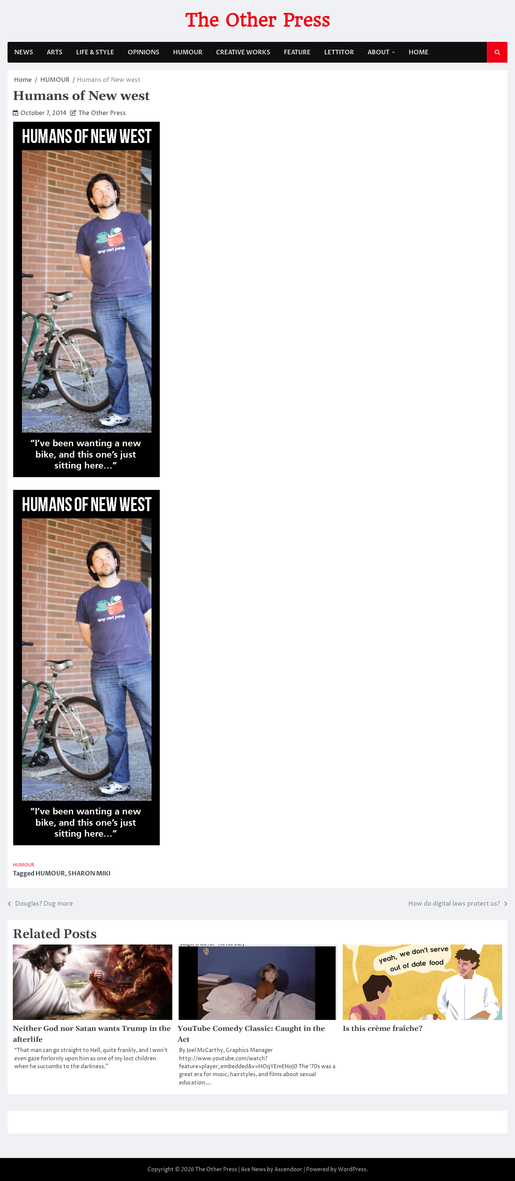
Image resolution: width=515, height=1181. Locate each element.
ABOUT (378, 52)
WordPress (352, 1169)
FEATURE (297, 52)
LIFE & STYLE (95, 52)
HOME (419, 52)
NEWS (23, 52)
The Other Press (257, 20)
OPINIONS (143, 52)
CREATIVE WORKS (243, 52)
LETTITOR (339, 52)
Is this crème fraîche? (382, 1029)
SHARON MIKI (89, 873)
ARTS (55, 52)
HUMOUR (187, 52)
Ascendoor (288, 1169)
